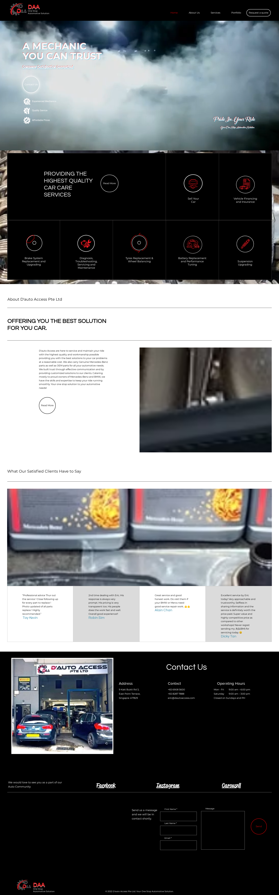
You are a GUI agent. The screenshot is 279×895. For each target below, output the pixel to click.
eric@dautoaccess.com (181, 698)
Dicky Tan (228, 636)
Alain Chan (163, 610)
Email (167, 838)
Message (209, 809)
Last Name (169, 823)
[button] (258, 12)
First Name (170, 809)
